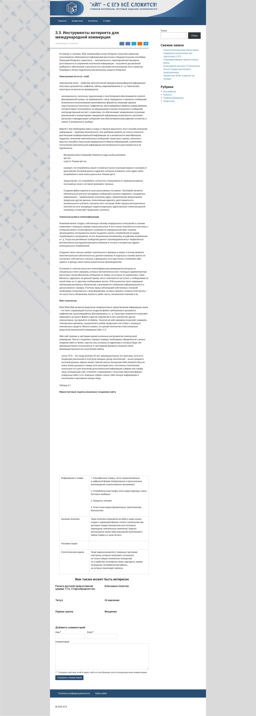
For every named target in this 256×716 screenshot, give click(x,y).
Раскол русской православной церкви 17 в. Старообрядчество (75, 587)
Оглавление (112, 600)
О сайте (107, 21)
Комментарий (62, 641)
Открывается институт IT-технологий (181, 66)
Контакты (93, 21)
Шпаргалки (77, 21)
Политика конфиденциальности (74, 693)
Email (90, 632)
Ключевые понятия (117, 586)
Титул (59, 600)
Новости (62, 21)
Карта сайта (101, 693)
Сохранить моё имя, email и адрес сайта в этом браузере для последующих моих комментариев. (102, 672)
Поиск (164, 30)
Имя (58, 632)
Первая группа (64, 611)
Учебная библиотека (173, 98)
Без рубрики (169, 91)
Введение (111, 611)
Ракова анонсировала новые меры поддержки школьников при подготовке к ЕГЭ (181, 53)
